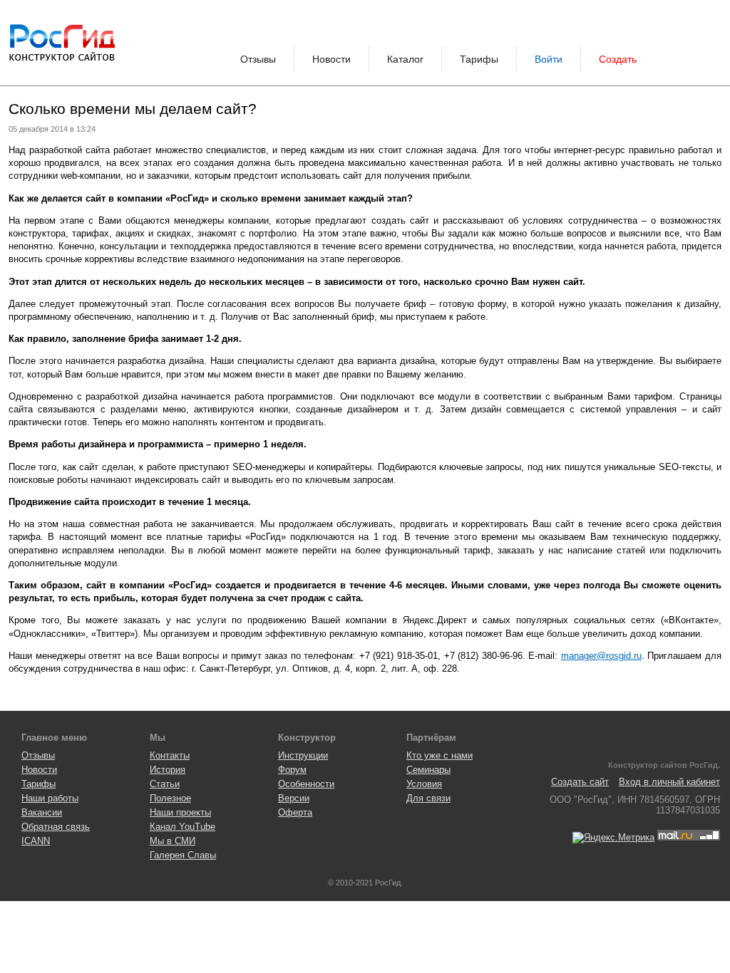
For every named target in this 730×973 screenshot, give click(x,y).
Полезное (170, 798)
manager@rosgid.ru (601, 655)
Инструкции (303, 755)
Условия (424, 784)
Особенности (306, 784)
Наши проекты (180, 812)
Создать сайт (580, 781)
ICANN (35, 841)
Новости (331, 59)
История (167, 769)
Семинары (428, 769)
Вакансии (41, 812)
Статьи (165, 784)
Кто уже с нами (439, 755)
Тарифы (479, 59)
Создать (618, 59)
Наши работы (49, 798)
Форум (292, 769)
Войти (548, 59)
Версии (293, 798)
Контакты (170, 755)
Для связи (428, 798)
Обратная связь (55, 826)
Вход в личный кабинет (669, 781)
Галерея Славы (183, 855)
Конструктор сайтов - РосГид (62, 42)
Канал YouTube (182, 826)
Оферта (295, 812)
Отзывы (258, 59)
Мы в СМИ (172, 841)
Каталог (405, 59)
